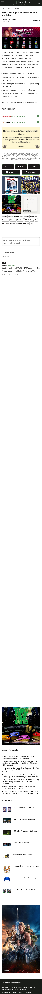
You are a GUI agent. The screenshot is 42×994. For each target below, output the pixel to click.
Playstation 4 (33, 216)
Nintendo (12, 223)
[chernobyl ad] (30, 177)
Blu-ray (32, 220)
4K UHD (17, 8)
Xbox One (13, 220)
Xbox (31, 223)
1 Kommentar (35, 20)
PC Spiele (19, 223)
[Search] (38, 3)
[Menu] (2, 3)
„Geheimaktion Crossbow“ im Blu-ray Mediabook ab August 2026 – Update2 (20, 757)
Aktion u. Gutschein (13, 216)
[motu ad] (21, 906)
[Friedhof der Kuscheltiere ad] (11, 177)
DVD (36, 220)
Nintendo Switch (24, 216)
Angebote (4, 216)
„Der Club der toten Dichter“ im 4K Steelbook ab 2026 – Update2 (19, 788)
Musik (7, 223)
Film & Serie (9, 8)
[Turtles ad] (11, 196)
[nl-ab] (30, 196)
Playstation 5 (5, 220)
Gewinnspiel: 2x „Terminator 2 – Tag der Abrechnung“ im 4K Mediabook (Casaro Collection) (20, 770)
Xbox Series (20, 220)
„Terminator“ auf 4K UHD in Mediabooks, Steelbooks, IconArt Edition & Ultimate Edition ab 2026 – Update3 (19, 763)
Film (3, 223)
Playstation (26, 223)
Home (3, 8)
